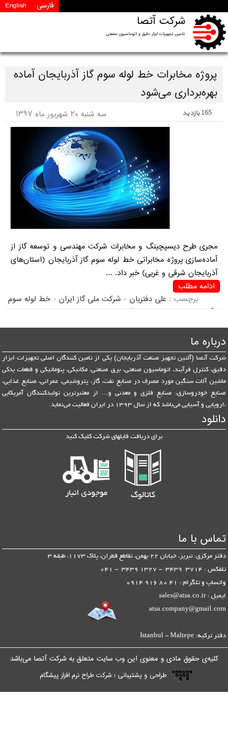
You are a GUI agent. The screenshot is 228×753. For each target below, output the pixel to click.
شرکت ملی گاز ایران (90, 299)
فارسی (45, 6)
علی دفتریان (147, 299)
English (15, 6)
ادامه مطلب (196, 286)
